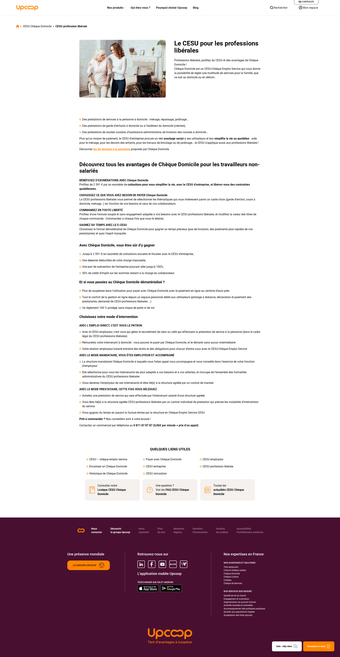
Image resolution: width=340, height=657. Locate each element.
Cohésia (227, 580)
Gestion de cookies (222, 530)
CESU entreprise (156, 466)
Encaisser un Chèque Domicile (108, 466)
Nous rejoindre (144, 530)
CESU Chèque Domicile (37, 26)
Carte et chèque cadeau (235, 570)
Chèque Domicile (232, 573)
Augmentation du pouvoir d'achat (240, 602)
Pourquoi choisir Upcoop (171, 7)
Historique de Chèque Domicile (108, 473)
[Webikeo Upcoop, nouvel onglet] (183, 564)
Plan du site (161, 530)
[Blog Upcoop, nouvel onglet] (173, 564)
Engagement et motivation (236, 599)
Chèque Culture (231, 577)
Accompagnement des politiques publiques (244, 608)
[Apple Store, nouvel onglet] (148, 588)
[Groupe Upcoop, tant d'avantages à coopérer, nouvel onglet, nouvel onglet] (170, 636)
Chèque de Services (233, 583)
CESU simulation (156, 473)
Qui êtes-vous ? (140, 7)
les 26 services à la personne (112, 149)
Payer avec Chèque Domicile (163, 459)
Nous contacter (96, 530)
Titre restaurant (231, 567)
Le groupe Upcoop (85, 565)
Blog (196, 7)
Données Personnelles (200, 530)
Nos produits (115, 7)
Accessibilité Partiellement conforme (250, 530)
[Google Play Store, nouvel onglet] (171, 588)
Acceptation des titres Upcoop (238, 615)
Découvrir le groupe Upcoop (120, 530)
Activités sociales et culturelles (238, 605)
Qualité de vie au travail (235, 595)
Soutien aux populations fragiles (239, 612)
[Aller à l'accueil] (27, 8)
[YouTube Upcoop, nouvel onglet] (162, 564)
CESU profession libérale (218, 466)
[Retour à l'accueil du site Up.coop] (81, 530)
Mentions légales (179, 530)
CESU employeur (213, 459)
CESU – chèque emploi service (108, 459)
